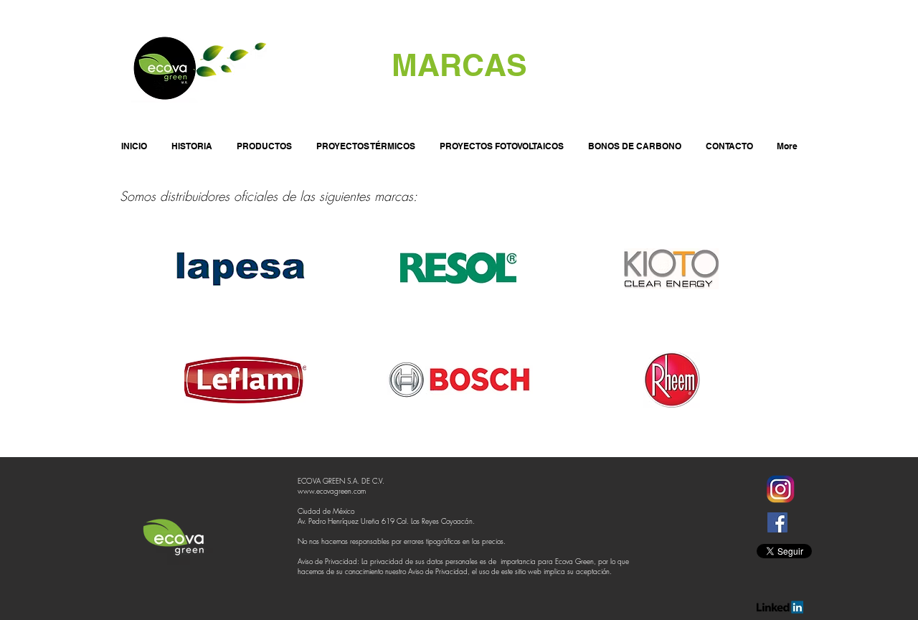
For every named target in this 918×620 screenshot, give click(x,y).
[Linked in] (780, 607)
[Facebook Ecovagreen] (777, 522)
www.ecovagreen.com (332, 491)
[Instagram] (780, 489)
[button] (264, 139)
